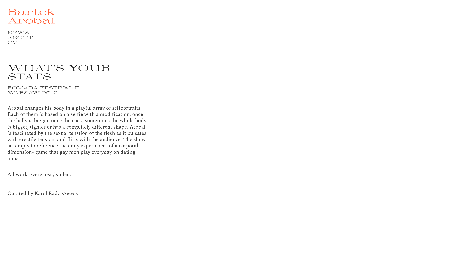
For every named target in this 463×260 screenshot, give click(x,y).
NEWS (18, 32)
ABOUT (20, 37)
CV (12, 42)
